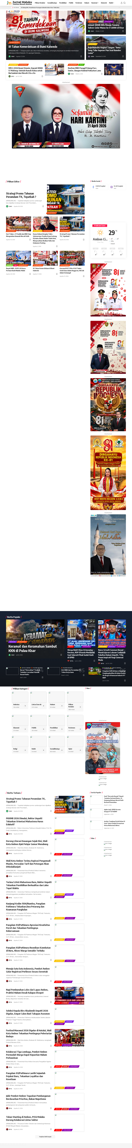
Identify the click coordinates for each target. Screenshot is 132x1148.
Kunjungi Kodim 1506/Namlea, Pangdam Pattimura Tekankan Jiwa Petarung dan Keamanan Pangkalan (25, 906)
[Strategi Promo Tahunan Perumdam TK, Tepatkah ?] (66, 199)
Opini (70, 749)
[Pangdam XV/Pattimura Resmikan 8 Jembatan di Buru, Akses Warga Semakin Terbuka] (69, 953)
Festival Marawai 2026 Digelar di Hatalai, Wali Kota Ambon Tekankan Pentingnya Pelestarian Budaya (29, 1033)
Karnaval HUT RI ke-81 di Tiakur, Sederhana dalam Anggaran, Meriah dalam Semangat (72, 270)
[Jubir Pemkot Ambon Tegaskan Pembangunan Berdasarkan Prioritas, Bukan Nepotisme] (69, 1102)
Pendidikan (12, 641)
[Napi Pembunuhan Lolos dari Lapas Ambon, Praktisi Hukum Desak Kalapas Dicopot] (69, 995)
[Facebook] (99, 187)
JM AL (71, 661)
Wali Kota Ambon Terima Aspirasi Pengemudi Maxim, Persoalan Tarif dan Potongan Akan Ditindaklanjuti (28, 863)
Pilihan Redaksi (14, 42)
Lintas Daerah (92, 44)
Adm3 (12, 56)
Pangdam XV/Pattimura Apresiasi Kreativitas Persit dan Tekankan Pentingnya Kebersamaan (28, 927)
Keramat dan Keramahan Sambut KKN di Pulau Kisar (33, 648)
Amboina (71, 646)
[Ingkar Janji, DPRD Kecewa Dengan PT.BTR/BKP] (96, 813)
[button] (119, 7)
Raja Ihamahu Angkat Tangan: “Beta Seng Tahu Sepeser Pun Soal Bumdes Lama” (104, 50)
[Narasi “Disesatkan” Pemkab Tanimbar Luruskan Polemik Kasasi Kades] (12, 671)
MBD (15, 265)
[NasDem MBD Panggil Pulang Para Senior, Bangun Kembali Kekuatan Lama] (113, 69)
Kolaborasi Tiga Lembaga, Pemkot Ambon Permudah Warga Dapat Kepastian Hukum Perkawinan (26, 1054)
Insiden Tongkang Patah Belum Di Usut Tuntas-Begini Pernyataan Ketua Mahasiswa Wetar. (114, 823)
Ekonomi (9, 265)
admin (92, 56)
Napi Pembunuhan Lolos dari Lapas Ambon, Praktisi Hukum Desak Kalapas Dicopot (27, 991)
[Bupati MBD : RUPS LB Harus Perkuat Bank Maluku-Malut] (18, 258)
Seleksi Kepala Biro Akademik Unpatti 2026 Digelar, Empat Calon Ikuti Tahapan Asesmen (28, 1012)
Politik (81, 64)
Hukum (52, 704)
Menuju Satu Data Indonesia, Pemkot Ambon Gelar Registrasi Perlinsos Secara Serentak (28, 970)
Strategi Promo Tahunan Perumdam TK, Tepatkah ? (40, 46)
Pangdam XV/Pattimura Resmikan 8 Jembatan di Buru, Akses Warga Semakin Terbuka (28, 949)
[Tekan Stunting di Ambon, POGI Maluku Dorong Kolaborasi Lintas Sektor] (69, 1123)
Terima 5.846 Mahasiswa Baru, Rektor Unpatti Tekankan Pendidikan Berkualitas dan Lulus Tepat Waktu (29, 885)
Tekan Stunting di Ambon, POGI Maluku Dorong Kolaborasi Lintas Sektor (25, 1118)
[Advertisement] (66, 164)
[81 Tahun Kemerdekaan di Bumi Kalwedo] (45, 258)
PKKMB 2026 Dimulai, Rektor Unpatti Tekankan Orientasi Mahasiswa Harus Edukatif (24, 821)
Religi (101, 21)
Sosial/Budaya (108, 21)
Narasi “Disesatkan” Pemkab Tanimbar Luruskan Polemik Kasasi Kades (30, 672)
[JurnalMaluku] (19, 3)
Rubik (34, 749)
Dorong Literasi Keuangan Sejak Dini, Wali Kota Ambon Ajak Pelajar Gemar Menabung (27, 842)
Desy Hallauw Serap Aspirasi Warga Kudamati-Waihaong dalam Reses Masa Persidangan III (46, 7)
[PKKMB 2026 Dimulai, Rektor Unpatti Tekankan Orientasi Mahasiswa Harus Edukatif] (69, 826)
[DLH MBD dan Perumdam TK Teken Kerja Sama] (53, 671)
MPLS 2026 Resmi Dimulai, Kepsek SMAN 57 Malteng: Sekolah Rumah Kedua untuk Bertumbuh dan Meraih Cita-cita (26, 70)
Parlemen (78, 646)
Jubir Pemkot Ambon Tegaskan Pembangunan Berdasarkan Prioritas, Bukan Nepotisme (28, 1097)
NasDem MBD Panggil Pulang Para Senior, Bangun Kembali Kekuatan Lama (84, 69)
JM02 (12, 76)
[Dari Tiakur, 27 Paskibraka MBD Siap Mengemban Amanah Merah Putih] (18, 223)
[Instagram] (117, 187)
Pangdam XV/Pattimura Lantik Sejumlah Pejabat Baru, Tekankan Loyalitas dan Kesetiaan (25, 1076)
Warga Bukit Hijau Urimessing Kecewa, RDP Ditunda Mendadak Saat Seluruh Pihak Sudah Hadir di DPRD (81, 654)
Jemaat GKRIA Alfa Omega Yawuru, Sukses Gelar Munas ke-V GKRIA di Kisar (106, 26)
